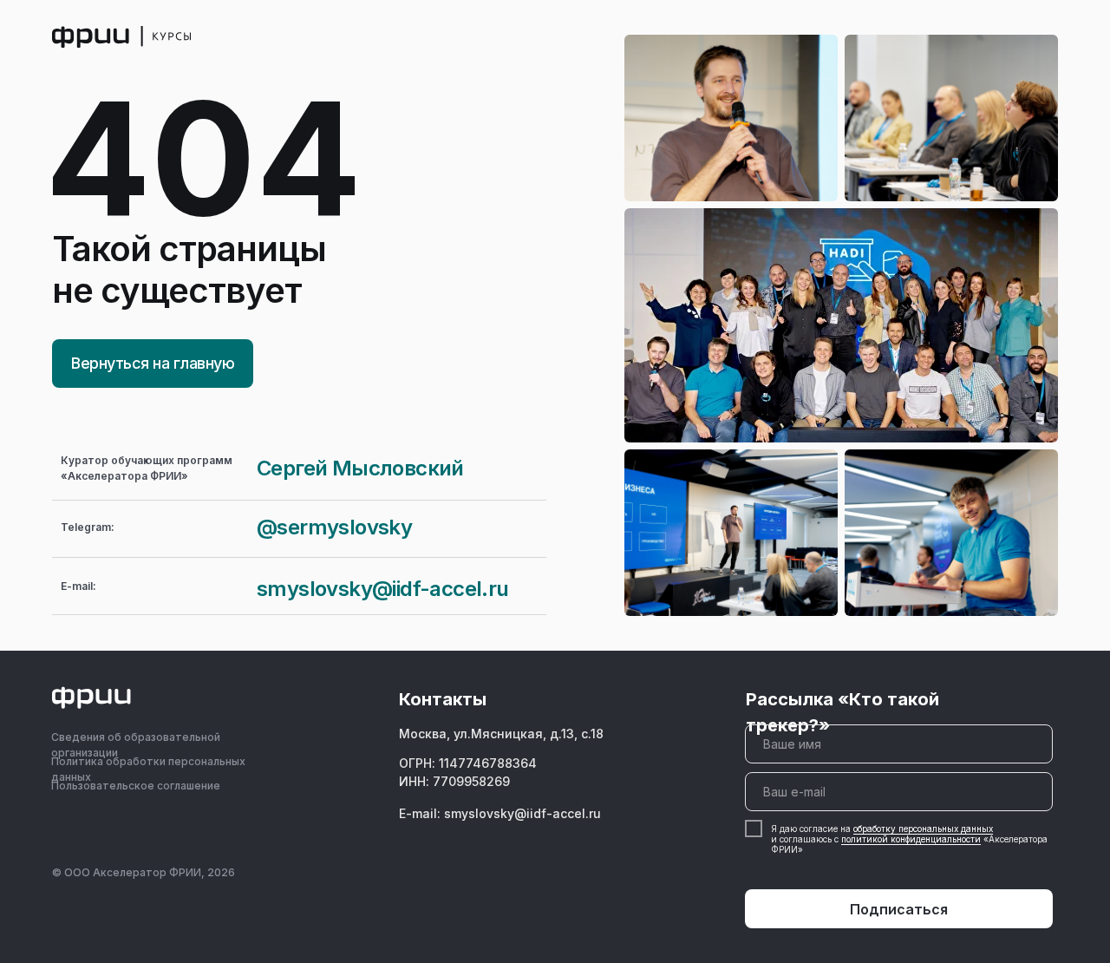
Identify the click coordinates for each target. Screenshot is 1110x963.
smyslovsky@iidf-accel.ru (383, 588)
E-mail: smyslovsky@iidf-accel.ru (500, 813)
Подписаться (899, 909)
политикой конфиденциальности (911, 839)
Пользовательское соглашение (135, 785)
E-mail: (78, 586)
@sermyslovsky (334, 527)
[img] (121, 37)
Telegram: (87, 527)
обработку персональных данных (923, 828)
